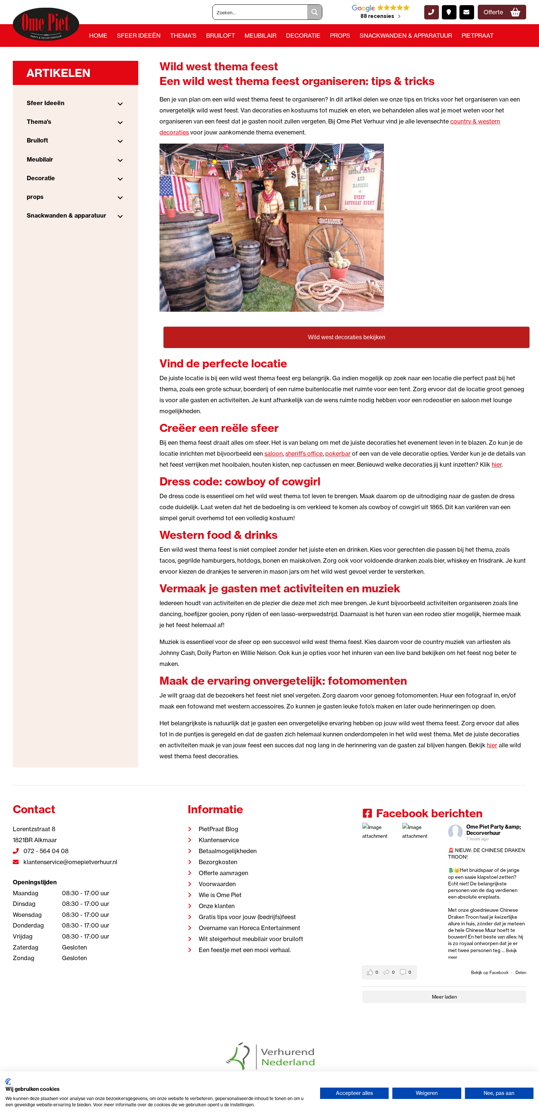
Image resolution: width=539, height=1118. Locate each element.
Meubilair (260, 35)
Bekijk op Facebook (490, 972)
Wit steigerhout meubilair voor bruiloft (251, 939)
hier (497, 464)
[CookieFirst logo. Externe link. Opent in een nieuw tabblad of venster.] (8, 1081)
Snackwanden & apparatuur (406, 35)
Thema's (183, 35)
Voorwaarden (217, 884)
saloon (273, 453)
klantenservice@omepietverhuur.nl (69, 862)
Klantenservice (219, 840)
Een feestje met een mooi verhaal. (245, 950)
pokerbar (338, 453)
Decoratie (303, 35)
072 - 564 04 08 (45, 851)
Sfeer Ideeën (139, 35)
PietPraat (478, 35)
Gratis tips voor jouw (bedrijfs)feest (247, 917)
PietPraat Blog (218, 829)
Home (98, 35)
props (340, 35)
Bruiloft (220, 35)
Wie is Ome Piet (220, 895)
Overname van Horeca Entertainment (249, 928)
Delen (521, 972)
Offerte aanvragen (223, 873)
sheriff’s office (304, 453)
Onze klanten (217, 906)
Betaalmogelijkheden (228, 851)
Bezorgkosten (218, 862)
